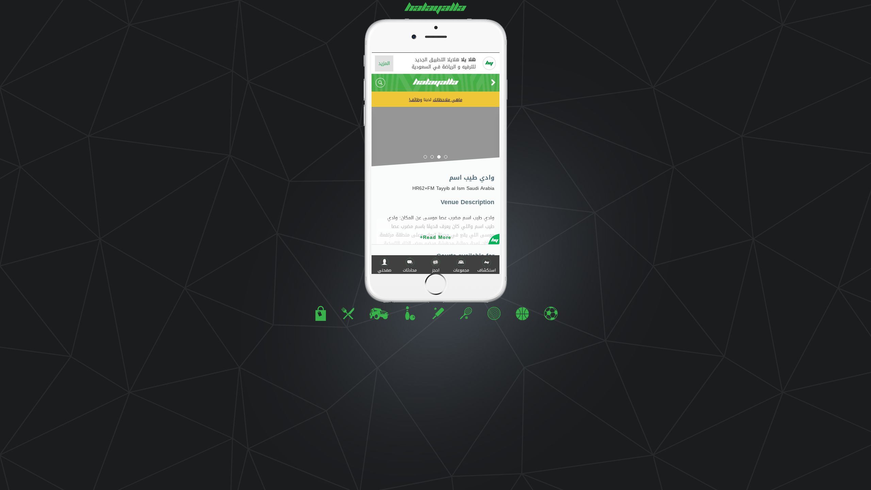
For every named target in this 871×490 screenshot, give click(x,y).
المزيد (384, 63)
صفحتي (384, 270)
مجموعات (461, 270)
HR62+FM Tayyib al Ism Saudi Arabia (453, 188)
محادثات (410, 270)
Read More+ (435, 237)
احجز (435, 270)
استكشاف (486, 270)
